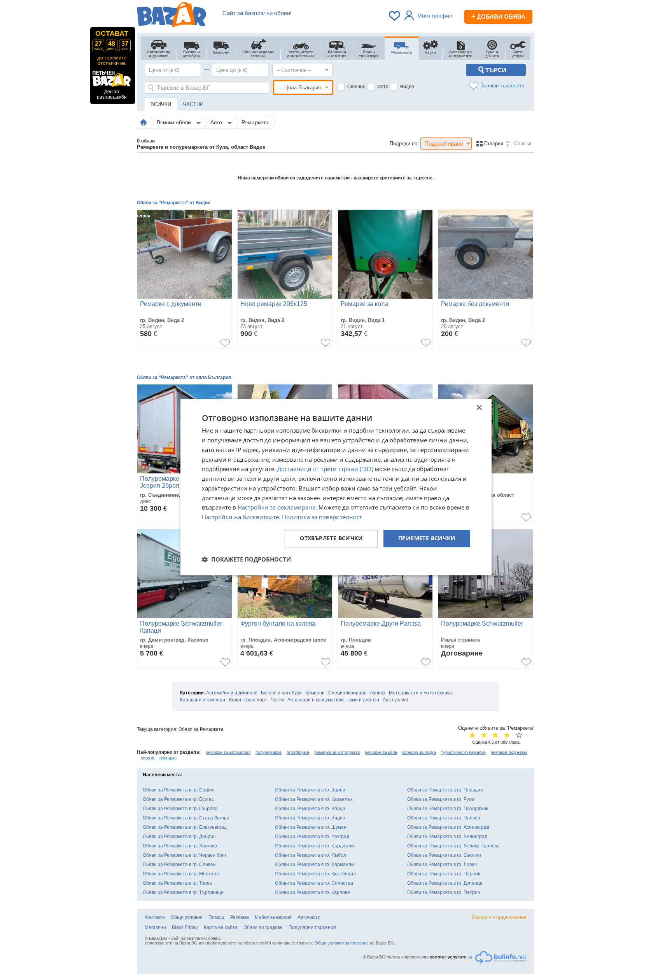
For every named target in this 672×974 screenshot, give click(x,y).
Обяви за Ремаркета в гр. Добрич (179, 836)
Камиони (315, 693)
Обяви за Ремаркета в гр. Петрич (443, 892)
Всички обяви (174, 122)
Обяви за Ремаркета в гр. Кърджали (314, 846)
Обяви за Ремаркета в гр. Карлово (312, 892)
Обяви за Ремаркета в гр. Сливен (179, 864)
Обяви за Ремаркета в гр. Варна (310, 790)
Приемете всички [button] (426, 538)
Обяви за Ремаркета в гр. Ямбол (310, 855)
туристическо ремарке (463, 752)
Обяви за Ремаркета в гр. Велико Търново (453, 846)
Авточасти (309, 917)
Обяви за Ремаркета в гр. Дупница (445, 883)
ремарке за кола (381, 752)
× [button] (479, 408)
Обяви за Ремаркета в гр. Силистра (314, 883)
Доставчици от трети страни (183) (325, 469)
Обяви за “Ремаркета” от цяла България (184, 377)
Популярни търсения (312, 927)
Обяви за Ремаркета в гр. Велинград (447, 836)
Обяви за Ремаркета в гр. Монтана (181, 874)
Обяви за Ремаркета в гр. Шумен (310, 827)
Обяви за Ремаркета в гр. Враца (310, 808)
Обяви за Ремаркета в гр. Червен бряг (184, 855)
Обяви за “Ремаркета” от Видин (173, 202)
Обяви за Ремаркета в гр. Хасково (180, 846)
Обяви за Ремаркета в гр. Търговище (183, 892)
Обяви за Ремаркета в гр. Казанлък (313, 799)
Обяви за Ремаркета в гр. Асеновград (448, 827)
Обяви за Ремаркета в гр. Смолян (444, 855)
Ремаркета (255, 122)
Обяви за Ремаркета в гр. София (179, 790)
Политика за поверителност (322, 517)
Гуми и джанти (363, 700)
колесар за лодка (419, 752)
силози (147, 757)
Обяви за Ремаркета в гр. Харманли (314, 864)
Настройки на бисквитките (240, 517)
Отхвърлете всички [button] (331, 538)
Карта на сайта (221, 927)
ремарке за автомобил (228, 752)
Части (277, 700)
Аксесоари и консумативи (315, 700)
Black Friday (185, 927)
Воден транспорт (248, 700)
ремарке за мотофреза (337, 752)
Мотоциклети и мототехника (420, 693)
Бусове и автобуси (281, 693)
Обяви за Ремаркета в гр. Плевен (443, 818)
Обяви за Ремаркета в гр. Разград (312, 836)
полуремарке (269, 752)
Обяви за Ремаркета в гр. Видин (310, 818)
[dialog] (336, 487)
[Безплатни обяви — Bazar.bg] (171, 16)
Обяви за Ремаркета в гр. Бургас (178, 799)
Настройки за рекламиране (276, 507)
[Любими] (395, 16)
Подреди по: (404, 143)
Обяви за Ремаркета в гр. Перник (443, 874)
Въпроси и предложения (499, 917)
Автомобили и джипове (231, 693)
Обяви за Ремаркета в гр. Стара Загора (186, 818)
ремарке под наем (509, 752)
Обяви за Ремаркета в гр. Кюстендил (315, 874)
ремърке (168, 757)
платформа (298, 752)
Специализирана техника (356, 693)
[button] (246, 559)
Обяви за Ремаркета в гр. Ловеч (442, 864)
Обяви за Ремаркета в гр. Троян (177, 883)
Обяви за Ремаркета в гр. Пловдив (445, 790)
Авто (217, 122)
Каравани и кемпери (202, 700)
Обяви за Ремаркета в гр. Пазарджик (447, 808)
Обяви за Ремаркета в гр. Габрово (180, 808)
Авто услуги (395, 700)
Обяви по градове (263, 927)
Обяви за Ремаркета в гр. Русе (440, 799)
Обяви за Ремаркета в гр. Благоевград (185, 827)
